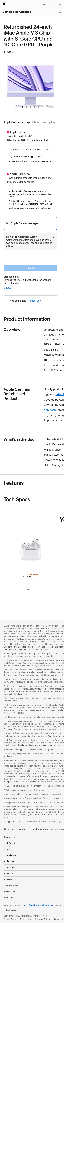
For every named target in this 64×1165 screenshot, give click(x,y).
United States (10, 910)
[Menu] (60, 4)
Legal (56, 919)
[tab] (22, 107)
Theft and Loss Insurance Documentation (39, 745)
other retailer (48, 905)
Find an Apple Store (30, 905)
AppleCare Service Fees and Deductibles (25, 782)
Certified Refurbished (17, 11)
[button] (44, 4)
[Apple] (5, 829)
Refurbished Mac (18, 829)
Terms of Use (26, 919)
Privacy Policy (10, 919)
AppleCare (50, 410)
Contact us (35, 300)
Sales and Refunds (43, 919)
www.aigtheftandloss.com (15, 694)
